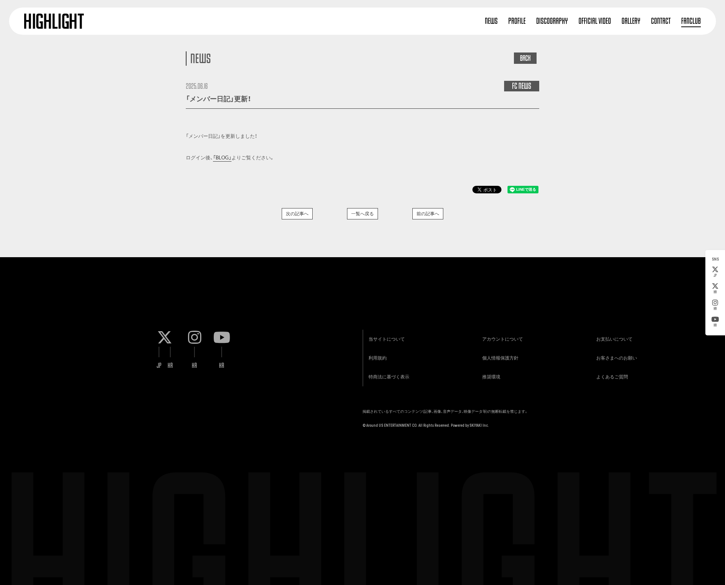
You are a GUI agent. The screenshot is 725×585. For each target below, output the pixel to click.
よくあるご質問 (612, 377)
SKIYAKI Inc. (479, 425)
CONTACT (661, 21)
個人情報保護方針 (500, 358)
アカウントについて (502, 339)
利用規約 (378, 358)
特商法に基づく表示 (389, 377)
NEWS (491, 21)
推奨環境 (491, 377)
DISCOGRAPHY (552, 21)
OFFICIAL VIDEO (594, 21)
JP (715, 275)
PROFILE (517, 21)
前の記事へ (427, 213)
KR (715, 292)
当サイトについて (387, 339)
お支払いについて (614, 339)
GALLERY (631, 21)
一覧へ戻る (362, 213)
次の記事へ (297, 213)
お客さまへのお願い (616, 358)
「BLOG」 (222, 158)
